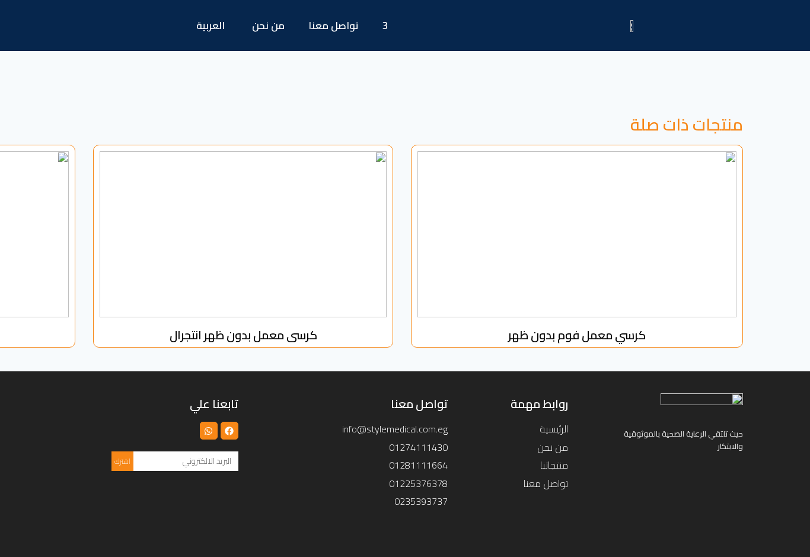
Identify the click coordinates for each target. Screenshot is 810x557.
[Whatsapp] (209, 431)
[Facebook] (229, 431)
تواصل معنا (333, 25)
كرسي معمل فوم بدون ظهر (577, 335)
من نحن (268, 25)
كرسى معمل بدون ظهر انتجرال (243, 335)
